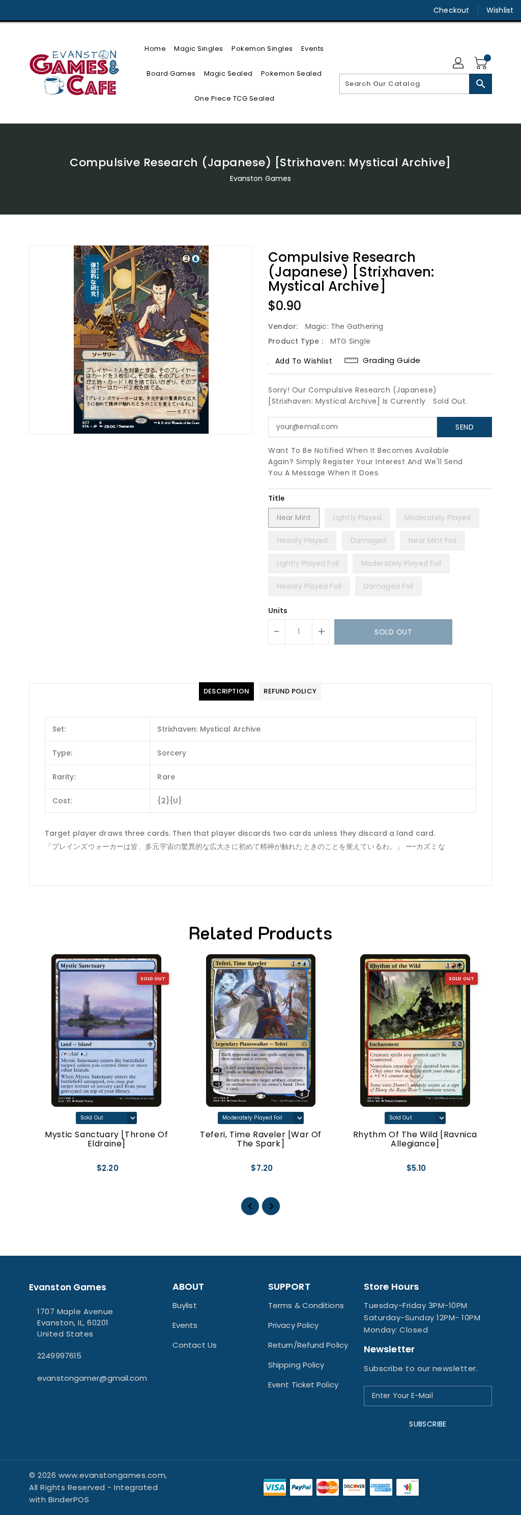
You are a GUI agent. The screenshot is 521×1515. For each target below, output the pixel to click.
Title (276, 498)
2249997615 (59, 1355)
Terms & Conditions (306, 1305)
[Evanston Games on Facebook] (15, 10)
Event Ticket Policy (303, 1384)
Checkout (451, 10)
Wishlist (499, 10)
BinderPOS (69, 1499)
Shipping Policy (296, 1364)
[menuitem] (155, 48)
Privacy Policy (293, 1325)
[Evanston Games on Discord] (52, 10)
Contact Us (194, 1345)
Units (278, 610)
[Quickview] (48, 1172)
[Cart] (482, 63)
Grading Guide (392, 360)
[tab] (226, 691)
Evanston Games (260, 178)
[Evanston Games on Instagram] (34, 10)
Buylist (184, 1305)
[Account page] (459, 63)
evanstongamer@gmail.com (82, 1378)
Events (185, 1325)
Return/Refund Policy (308, 1345)
